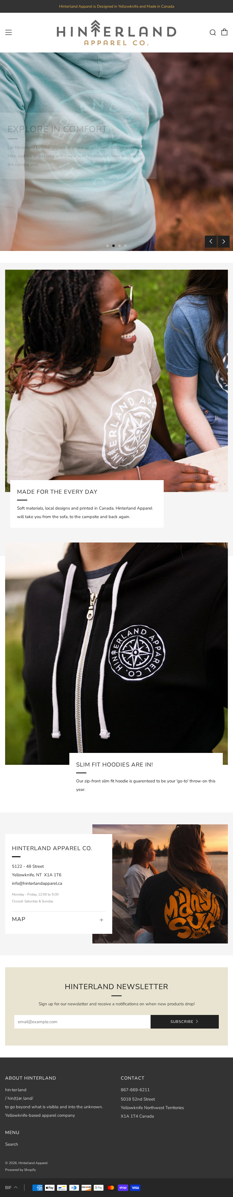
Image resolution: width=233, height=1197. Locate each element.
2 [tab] (113, 245)
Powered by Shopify (20, 1170)
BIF (8, 1187)
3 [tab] (119, 245)
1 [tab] (107, 245)
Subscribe (182, 1021)
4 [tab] (125, 245)
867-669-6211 (135, 1090)
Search (11, 1144)
